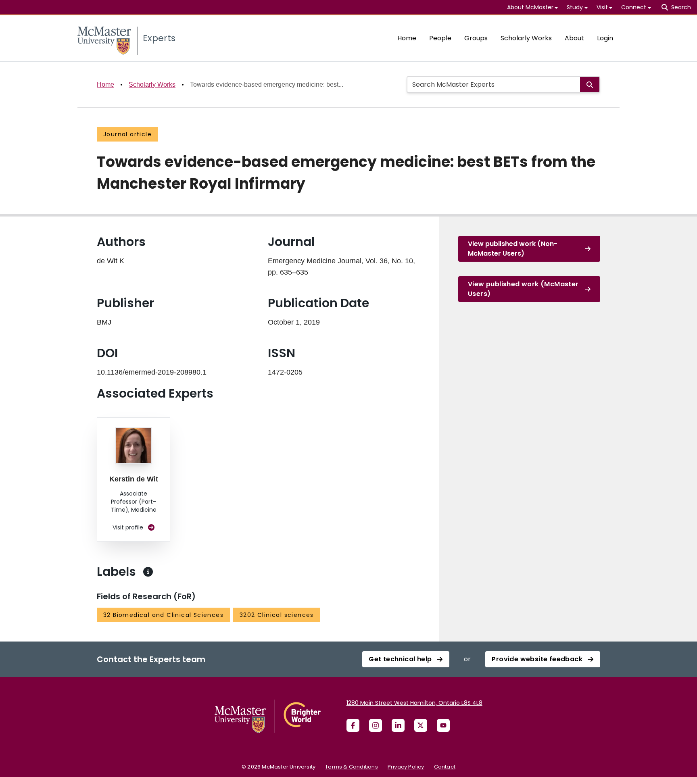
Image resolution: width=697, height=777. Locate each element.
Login (605, 38)
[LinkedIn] (398, 725)
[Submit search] (589, 84)
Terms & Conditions (351, 767)
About (574, 38)
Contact (444, 767)
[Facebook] (352, 725)
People (440, 38)
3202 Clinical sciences (277, 615)
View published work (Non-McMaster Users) (512, 248)
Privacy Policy (406, 767)
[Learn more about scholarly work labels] (148, 572)
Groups (476, 38)
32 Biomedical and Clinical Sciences (163, 615)
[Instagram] (375, 725)
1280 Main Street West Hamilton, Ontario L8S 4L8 (414, 703)
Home (406, 38)
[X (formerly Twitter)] (420, 725)
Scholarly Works (526, 38)
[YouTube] (443, 725)
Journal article (127, 134)
